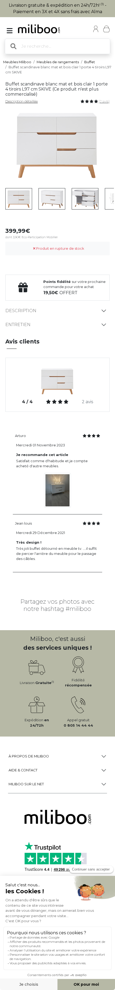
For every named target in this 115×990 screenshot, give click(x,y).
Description (20, 310)
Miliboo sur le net (26, 784)
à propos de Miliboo (29, 756)
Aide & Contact (23, 770)
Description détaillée (21, 101)
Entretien (17, 324)
